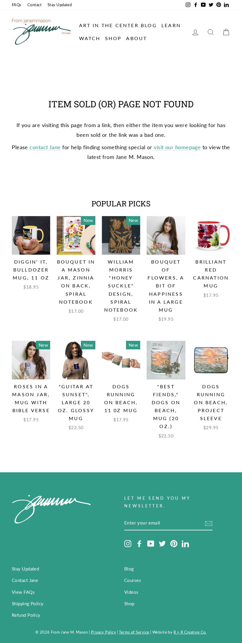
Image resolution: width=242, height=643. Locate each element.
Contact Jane (25, 580)
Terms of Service (134, 632)
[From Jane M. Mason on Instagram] (127, 543)
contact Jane (45, 147)
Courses (132, 580)
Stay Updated (60, 4)
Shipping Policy (28, 603)
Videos (131, 592)
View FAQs (23, 592)
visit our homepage (177, 147)
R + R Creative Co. (190, 632)
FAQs (17, 4)
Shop (113, 38)
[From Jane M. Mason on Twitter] (162, 543)
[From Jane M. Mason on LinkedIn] (185, 543)
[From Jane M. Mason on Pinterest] (173, 543)
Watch (90, 38)
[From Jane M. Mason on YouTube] (150, 543)
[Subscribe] (208, 523)
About (136, 38)
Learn (171, 25)
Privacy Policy (103, 632)
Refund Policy (26, 615)
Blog (129, 568)
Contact (34, 4)
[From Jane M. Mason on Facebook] (139, 543)
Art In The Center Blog (118, 25)
